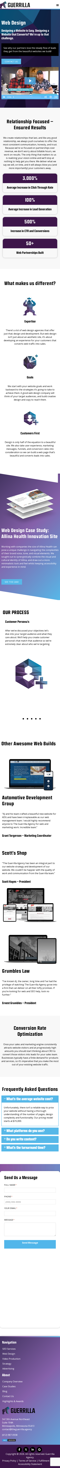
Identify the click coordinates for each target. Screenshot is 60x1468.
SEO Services (9, 1348)
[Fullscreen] (56, 97)
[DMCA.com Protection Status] (9, 1440)
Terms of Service (27, 1460)
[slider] (27, 97)
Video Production (11, 1358)
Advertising (8, 1368)
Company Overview (12, 1381)
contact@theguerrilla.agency (17, 1429)
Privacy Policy (9, 1460)
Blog (4, 1391)
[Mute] (45, 97)
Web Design (8, 1353)
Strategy (6, 1363)
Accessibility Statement (30, 1464)
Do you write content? (21, 1139)
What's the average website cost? (29, 1099)
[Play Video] (4, 97)
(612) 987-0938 (9, 1434)
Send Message (30, 1242)
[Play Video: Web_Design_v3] (30, 80)
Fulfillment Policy (47, 1460)
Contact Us (8, 1396)
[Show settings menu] (50, 97)
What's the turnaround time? (25, 1147)
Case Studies (9, 1386)
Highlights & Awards (13, 1401)
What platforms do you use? (25, 1131)
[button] (30, 1099)
